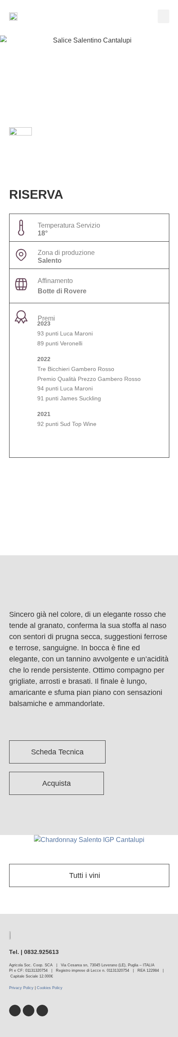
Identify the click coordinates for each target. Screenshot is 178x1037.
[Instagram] (42, 1010)
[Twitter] (28, 1010)
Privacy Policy (21, 988)
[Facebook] (15, 1010)
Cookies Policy (50, 988)
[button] (163, 16)
